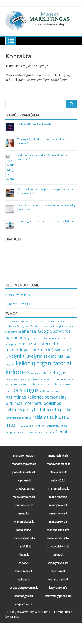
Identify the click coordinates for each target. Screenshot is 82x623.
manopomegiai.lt (23, 455)
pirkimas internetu (24, 403)
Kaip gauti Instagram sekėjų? (34, 123)
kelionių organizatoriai (43, 363)
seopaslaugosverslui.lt (24, 588)
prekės (66, 409)
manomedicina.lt (58, 488)
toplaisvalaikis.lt (58, 579)
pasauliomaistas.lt (23, 472)
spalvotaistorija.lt (58, 546)
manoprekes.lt (58, 505)
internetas (27, 344)
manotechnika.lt (58, 455)
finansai (29, 331)
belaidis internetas (36, 321)
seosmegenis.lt (23, 596)
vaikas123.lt (58, 480)
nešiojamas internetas (30, 383)
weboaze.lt (58, 571)
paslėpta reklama (49, 391)
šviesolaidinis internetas (41, 432)
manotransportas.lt (24, 464)
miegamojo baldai (29, 379)
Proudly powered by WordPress (27, 612)
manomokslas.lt (24, 521)
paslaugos (26, 390)
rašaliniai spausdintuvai (18, 417)
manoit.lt (23, 513)
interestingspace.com (58, 596)
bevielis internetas (57, 321)
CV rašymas (22, 326)
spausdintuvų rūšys (56, 425)
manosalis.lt (23, 530)
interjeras (11, 344)
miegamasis (12, 379)
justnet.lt (58, 555)
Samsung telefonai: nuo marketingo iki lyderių (45, 221)
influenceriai (59, 338)
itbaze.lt (24, 555)
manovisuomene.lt (58, 464)
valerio (14, 616)
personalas (55, 397)
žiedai (61, 432)
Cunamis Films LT (18, 304)
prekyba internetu (41, 409)
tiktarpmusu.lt (58, 472)
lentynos (35, 373)
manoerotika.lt (58, 497)
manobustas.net (24, 488)
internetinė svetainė (51, 350)
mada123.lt (24, 546)
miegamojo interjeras (53, 379)
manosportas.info (58, 530)
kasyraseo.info (58, 588)
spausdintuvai (37, 425)
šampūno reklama (16, 432)
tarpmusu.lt (24, 480)
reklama (41, 417)
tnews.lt (23, 563)
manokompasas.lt (24, 497)
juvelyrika (14, 356)
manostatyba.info (24, 538)
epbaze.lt (24, 579)
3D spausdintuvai (14, 321)
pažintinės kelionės (24, 397)
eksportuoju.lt (23, 604)
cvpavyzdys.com (58, 563)
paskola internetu (54, 383)
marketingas (53, 372)
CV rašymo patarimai (42, 326)
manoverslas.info (17, 295)
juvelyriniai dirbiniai (45, 356)
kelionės (17, 371)
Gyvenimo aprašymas (38, 338)
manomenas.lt (24, 505)
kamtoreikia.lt (23, 571)
